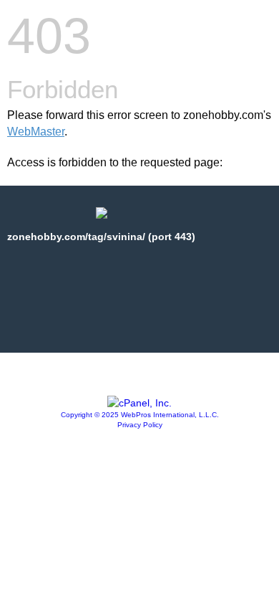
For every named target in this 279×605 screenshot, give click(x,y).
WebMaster (35, 131)
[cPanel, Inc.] (139, 403)
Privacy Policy (139, 425)
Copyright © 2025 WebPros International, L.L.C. (140, 415)
